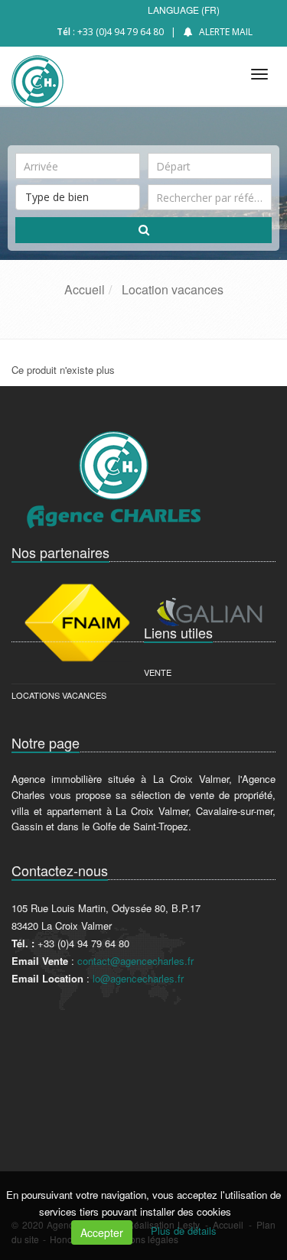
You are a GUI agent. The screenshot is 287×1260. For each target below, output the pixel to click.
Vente (157, 672)
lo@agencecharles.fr (138, 978)
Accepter (101, 1232)
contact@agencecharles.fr (135, 960)
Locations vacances (58, 695)
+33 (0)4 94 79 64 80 (120, 31)
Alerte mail (226, 31)
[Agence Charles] (35, 71)
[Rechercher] (143, 230)
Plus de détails (184, 1230)
